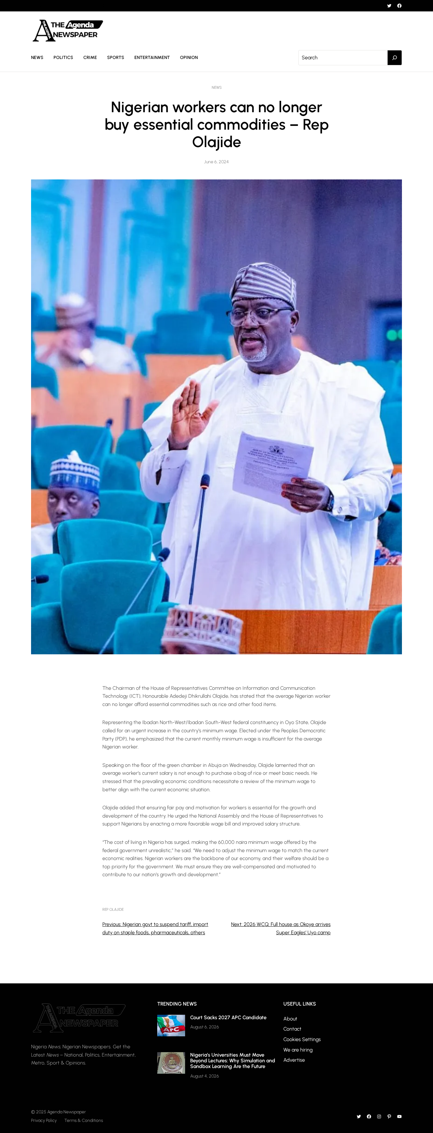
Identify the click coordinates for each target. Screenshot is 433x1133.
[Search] (394, 57)
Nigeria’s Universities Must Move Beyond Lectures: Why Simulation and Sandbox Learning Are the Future (232, 1061)
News (217, 87)
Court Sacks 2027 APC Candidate (228, 1017)
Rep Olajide (113, 909)
